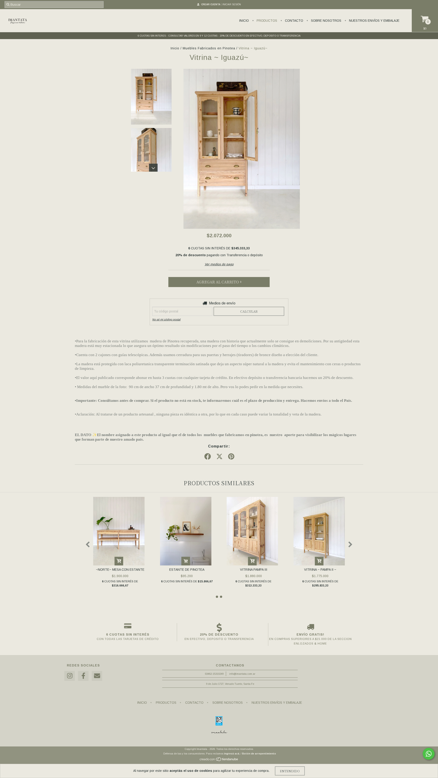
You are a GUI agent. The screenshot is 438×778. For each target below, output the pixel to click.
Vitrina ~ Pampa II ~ (320, 569)
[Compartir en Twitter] (219, 456)
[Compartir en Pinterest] (231, 456)
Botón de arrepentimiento (259, 753)
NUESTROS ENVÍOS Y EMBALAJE (373, 20)
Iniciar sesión (231, 4)
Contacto (293, 20)
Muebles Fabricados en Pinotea (209, 48)
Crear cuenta (210, 4)
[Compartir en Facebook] (207, 456)
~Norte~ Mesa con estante (120, 569)
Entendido (290, 771)
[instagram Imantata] (69, 676)
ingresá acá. (232, 753)
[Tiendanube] (219, 760)
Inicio (244, 20)
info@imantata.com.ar (242, 673)
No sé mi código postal (166, 319)
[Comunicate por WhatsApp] (429, 754)
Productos (266, 20)
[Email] (97, 676)
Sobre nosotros (325, 20)
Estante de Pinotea (186, 569)
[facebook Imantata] (83, 676)
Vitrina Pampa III (253, 569)
